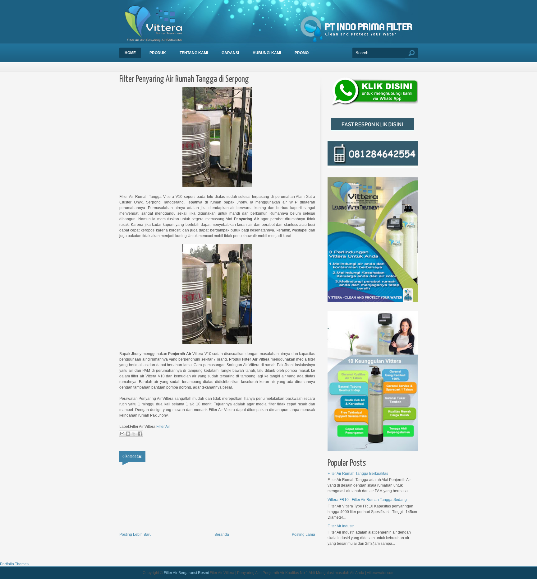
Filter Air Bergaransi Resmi (186, 573)
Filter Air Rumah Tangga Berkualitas (358, 473)
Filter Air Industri (341, 526)
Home (130, 53)
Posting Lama (303, 534)
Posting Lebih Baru (135, 534)
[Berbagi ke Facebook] (140, 434)
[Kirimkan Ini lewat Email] (122, 434)
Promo (302, 53)
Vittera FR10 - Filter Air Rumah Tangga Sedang (367, 499)
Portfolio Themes (14, 564)
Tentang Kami (194, 53)
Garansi (230, 53)
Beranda (221, 534)
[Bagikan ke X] (134, 434)
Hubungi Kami (267, 53)
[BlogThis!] (128, 434)
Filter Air (163, 426)
